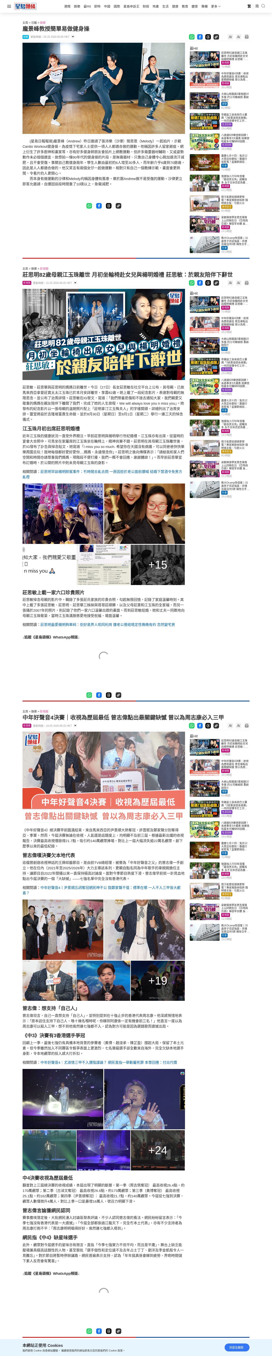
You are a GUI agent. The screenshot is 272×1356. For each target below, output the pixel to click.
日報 (34, 22)
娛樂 (43, 22)
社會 (224, 165)
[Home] (25, 6)
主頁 (25, 22)
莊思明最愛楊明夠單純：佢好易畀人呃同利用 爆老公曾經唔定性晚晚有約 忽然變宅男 (107, 625)
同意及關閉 (236, 1347)
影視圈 (225, 63)
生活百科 (227, 124)
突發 (224, 104)
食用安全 (227, 207)
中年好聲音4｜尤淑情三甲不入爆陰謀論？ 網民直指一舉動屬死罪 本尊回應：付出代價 (108, 1063)
